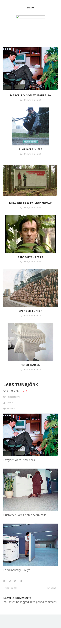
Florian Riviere (30, 149)
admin (25, 100)
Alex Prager (11, 587)
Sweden (11, 408)
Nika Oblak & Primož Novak (30, 203)
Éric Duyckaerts (30, 257)
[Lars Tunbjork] (30, 455)
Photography (13, 396)
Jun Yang (51, 587)
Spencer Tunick (31, 310)
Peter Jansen (30, 364)
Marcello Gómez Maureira (30, 95)
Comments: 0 (35, 100)
